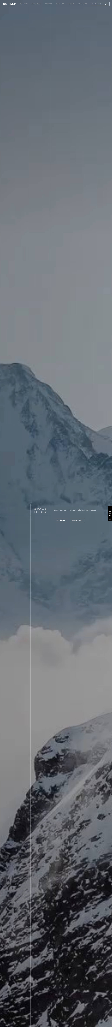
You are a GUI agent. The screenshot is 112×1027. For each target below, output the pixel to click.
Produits (48, 4)
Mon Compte (82, 4)
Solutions (24, 4)
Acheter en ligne (77, 520)
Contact (71, 4)
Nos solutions (61, 520)
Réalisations (36, 4)
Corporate (60, 4)
